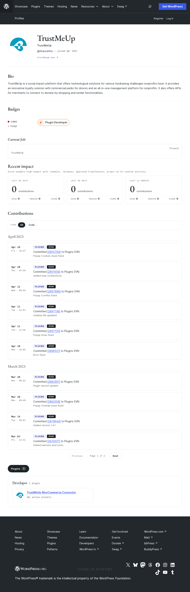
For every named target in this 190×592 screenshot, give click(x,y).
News (18, 537)
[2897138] (53, 311)
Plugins (17, 468)
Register (158, 18)
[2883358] (53, 401)
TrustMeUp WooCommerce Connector (51, 492)
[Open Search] (150, 6)
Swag (117, 549)
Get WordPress (172, 6)
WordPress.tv (89, 549)
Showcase (53, 531)
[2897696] (54, 291)
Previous (77, 455)
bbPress (151, 543)
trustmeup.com (46, 57)
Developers (86, 543)
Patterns (52, 549)
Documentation (88, 537)
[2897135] (53, 331)
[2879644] (54, 421)
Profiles (19, 18)
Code (32, 224)
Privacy (19, 549)
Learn (82, 531)
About (18, 531)
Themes (52, 537)
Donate (118, 543)
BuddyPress (153, 549)
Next (115, 455)
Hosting (19, 543)
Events (116, 537)
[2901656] (53, 271)
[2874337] (53, 441)
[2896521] (53, 350)
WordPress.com (155, 531)
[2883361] (53, 381)
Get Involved (120, 531)
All (21, 224)
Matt (148, 537)
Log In (169, 18)
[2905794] (54, 251)
